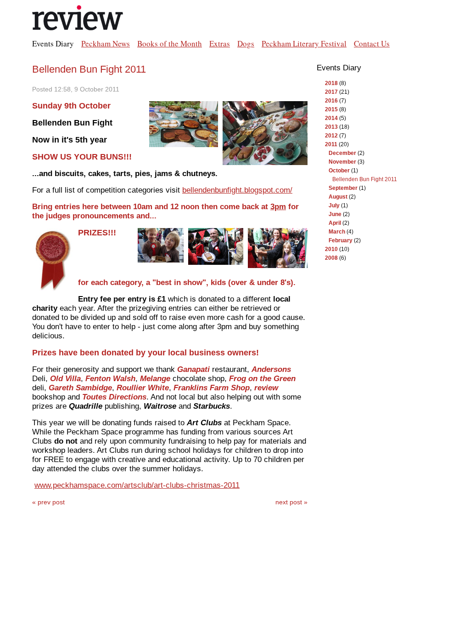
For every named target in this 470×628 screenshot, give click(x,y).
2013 (331, 127)
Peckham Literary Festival (304, 43)
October (339, 170)
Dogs (245, 43)
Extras (219, 43)
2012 (331, 135)
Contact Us (372, 43)
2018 (331, 83)
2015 (331, 109)
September (343, 188)
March (337, 231)
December (342, 153)
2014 (331, 118)
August (338, 197)
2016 (331, 100)
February (340, 240)
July (334, 205)
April (335, 223)
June (335, 214)
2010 (331, 249)
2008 (331, 258)
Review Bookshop (77, 18)
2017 (331, 92)
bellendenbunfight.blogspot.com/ (237, 190)
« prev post (48, 502)
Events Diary (53, 43)
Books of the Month (169, 43)
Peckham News (105, 43)
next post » (291, 502)
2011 (331, 144)
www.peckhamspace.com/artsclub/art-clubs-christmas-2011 (137, 485)
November (342, 162)
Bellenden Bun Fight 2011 (89, 69)
